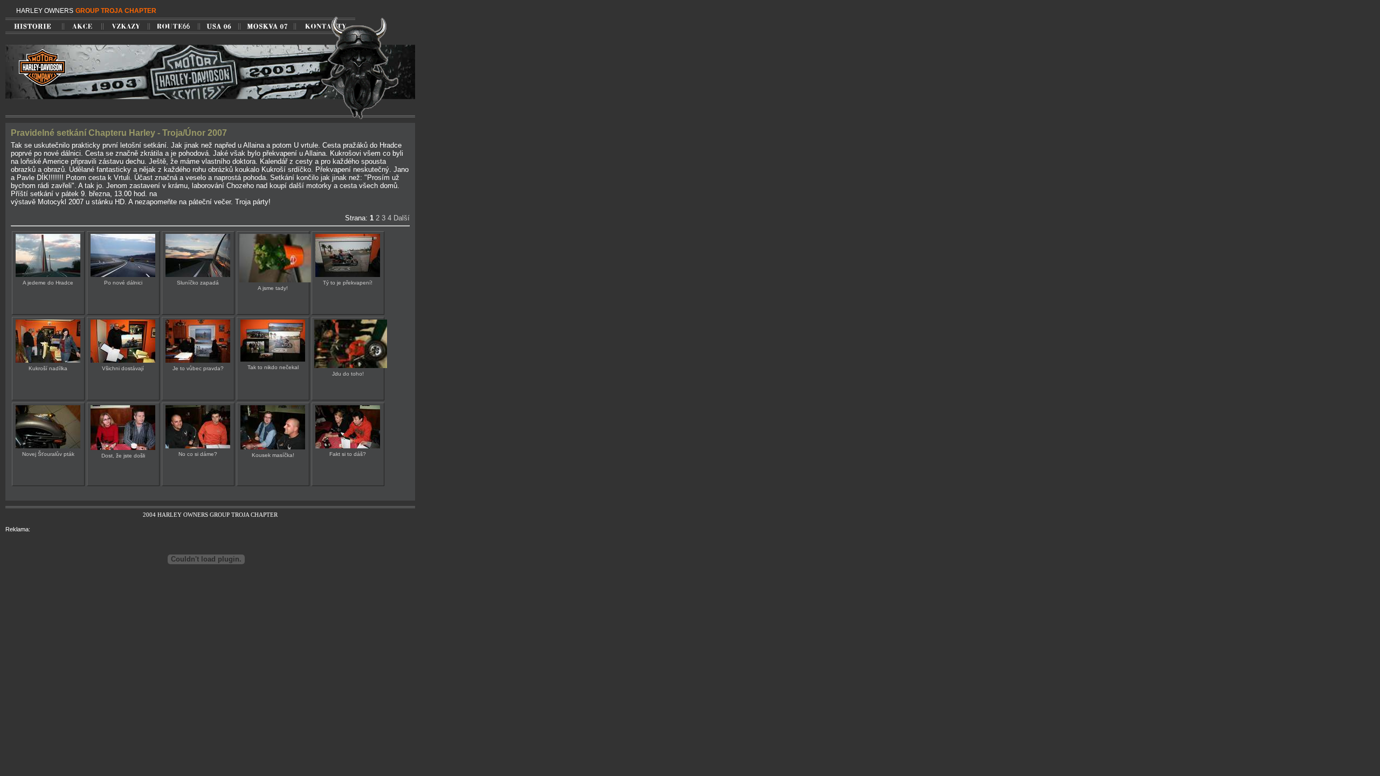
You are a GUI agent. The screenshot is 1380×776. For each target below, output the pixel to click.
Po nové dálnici (123, 283)
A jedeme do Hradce (48, 283)
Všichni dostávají (123, 368)
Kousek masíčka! (273, 455)
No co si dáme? (197, 454)
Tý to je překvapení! (347, 283)
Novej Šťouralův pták (48, 454)
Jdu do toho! (348, 374)
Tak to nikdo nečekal (273, 367)
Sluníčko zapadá (198, 283)
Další (402, 218)
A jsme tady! (273, 288)
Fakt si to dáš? (347, 454)
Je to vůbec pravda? (198, 368)
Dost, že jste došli (123, 456)
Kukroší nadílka (48, 368)
